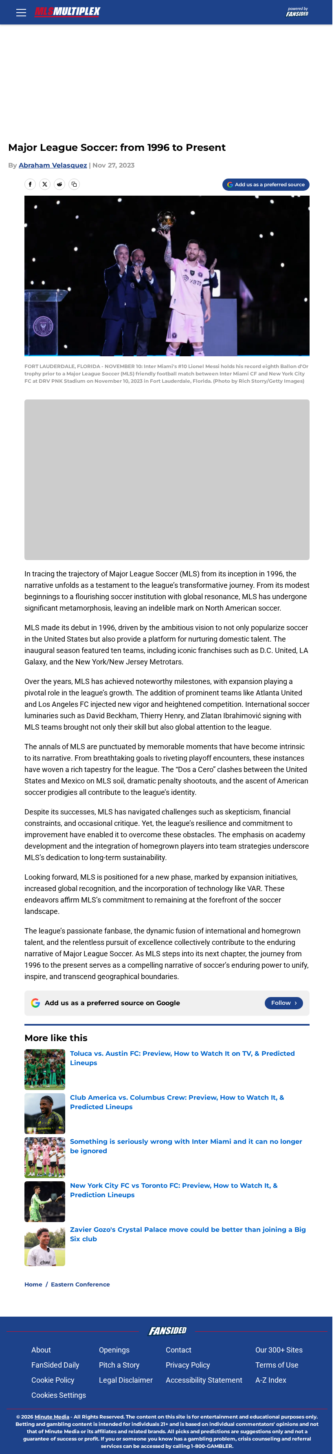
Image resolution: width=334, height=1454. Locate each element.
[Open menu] (21, 12)
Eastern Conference (80, 1284)
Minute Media (52, 1417)
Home (33, 1284)
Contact (178, 1350)
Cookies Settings (58, 1395)
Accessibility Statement (204, 1380)
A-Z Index (270, 1380)
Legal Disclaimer (126, 1380)
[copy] (74, 184)
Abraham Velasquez (53, 165)
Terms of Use (277, 1365)
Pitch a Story (119, 1365)
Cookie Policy (53, 1380)
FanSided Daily (55, 1365)
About (41, 1350)
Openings (114, 1350)
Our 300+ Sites (279, 1350)
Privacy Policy (188, 1365)
